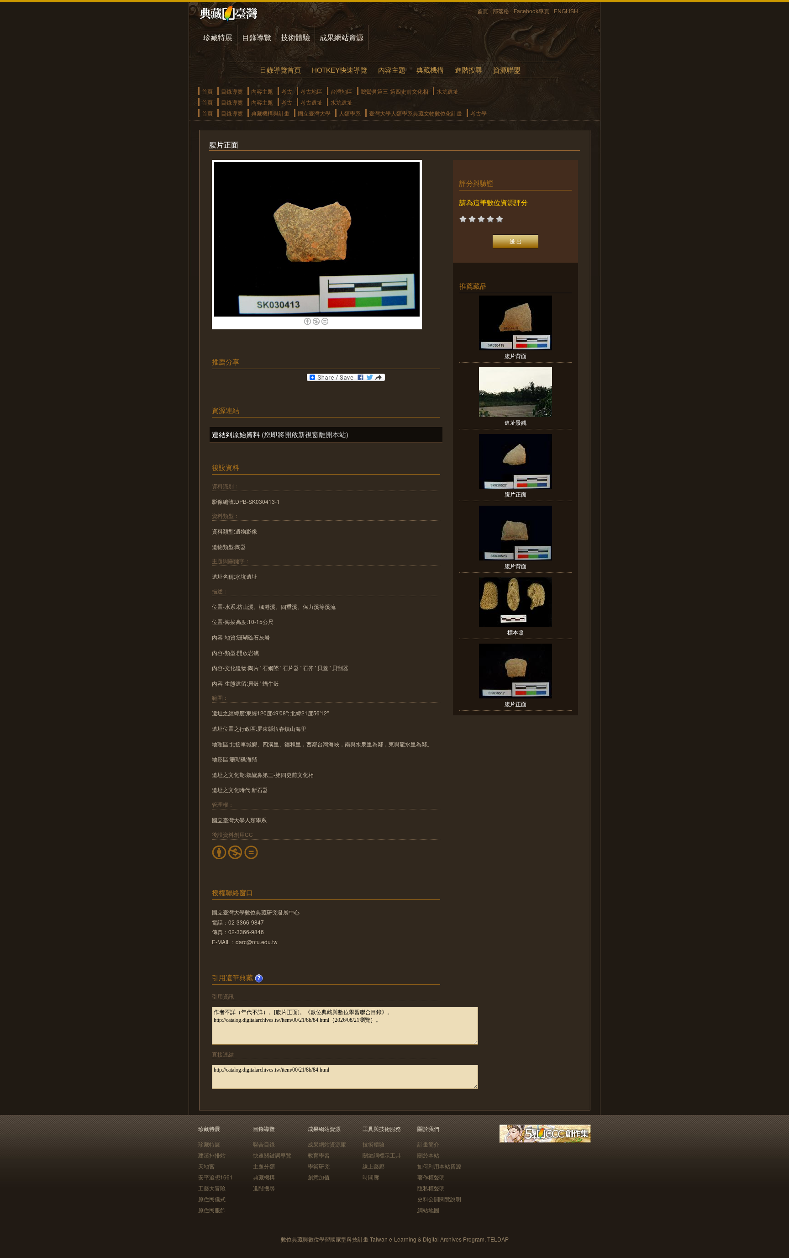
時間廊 (371, 1177)
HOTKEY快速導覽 (339, 69)
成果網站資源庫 (327, 1144)
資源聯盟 (507, 69)
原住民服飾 (212, 1210)
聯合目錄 (264, 1144)
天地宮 (206, 1166)
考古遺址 (311, 102)
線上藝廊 (373, 1166)
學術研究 (319, 1166)
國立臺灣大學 (314, 113)
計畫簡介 (428, 1144)
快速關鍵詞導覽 (272, 1155)
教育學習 (319, 1155)
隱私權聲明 (431, 1188)
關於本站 (428, 1155)
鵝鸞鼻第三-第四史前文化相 (394, 91)
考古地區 (311, 91)
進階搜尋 (468, 69)
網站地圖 (428, 1210)
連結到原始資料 (236, 434)
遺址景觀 (515, 422)
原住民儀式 (212, 1199)
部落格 (501, 11)
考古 (286, 91)
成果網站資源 (341, 37)
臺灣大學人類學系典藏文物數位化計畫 (415, 113)
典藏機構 (430, 69)
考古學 (478, 113)
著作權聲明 (431, 1177)
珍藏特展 (217, 37)
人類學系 (350, 113)
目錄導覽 (256, 37)
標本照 (515, 632)
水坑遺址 (447, 91)
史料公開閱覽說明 (439, 1199)
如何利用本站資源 (439, 1166)
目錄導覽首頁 (280, 69)
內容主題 (391, 69)
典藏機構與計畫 (270, 113)
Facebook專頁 (531, 11)
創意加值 (319, 1177)
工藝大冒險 (212, 1188)
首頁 (482, 11)
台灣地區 (341, 91)
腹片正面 (515, 494)
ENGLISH (566, 11)
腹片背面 (515, 355)
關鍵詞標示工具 (382, 1155)
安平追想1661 (215, 1177)
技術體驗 (295, 37)
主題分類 (264, 1166)
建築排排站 (212, 1155)
